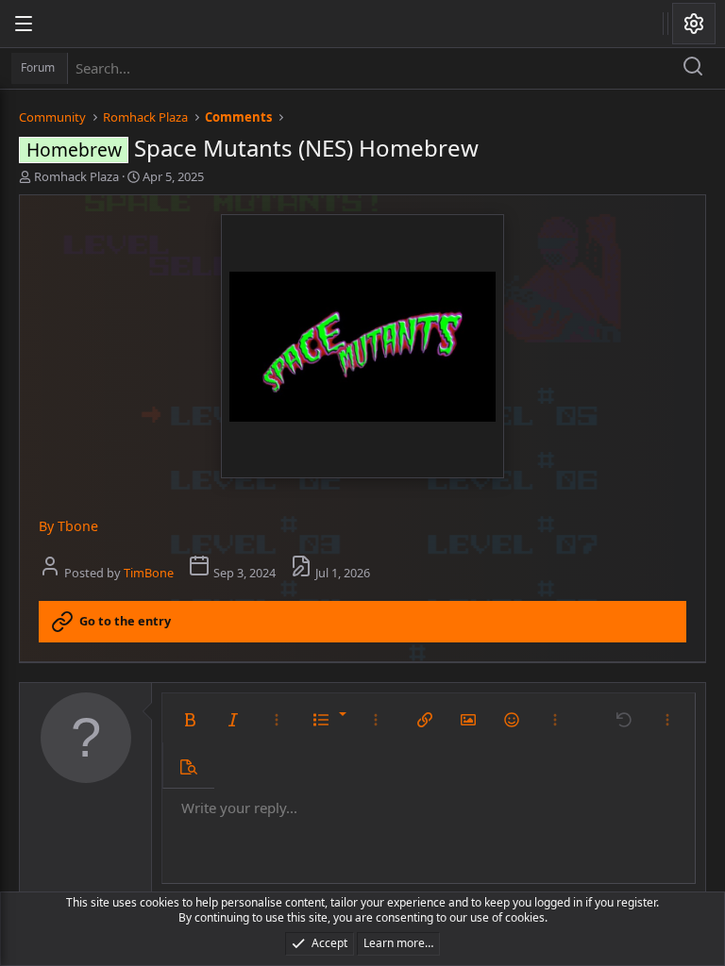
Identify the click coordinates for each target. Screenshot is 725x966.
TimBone (149, 572)
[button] (190, 720)
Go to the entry (125, 620)
